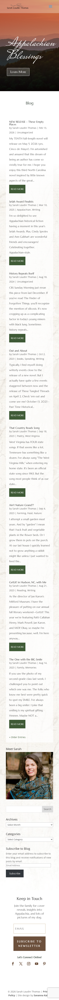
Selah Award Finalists (21, 201)
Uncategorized (25, 132)
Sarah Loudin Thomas (24, 127)
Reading (21, 590)
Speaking (30, 358)
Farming (21, 513)
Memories (30, 667)
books (20, 358)
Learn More (18, 72)
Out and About (18, 350)
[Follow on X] (21, 963)
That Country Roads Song (24, 427)
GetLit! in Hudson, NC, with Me (27, 582)
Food (30, 513)
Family (20, 667)
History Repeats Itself (21, 273)
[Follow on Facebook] (13, 963)
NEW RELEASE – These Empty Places (26, 123)
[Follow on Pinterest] (44, 963)
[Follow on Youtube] (36, 963)
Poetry (20, 436)
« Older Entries (17, 737)
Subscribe (14, 873)
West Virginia (32, 436)
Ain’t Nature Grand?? (21, 505)
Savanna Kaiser (42, 995)
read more (17, 189)
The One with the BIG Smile (25, 659)
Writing (36, 209)
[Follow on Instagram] (28, 963)
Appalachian (24, 209)
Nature (38, 513)
